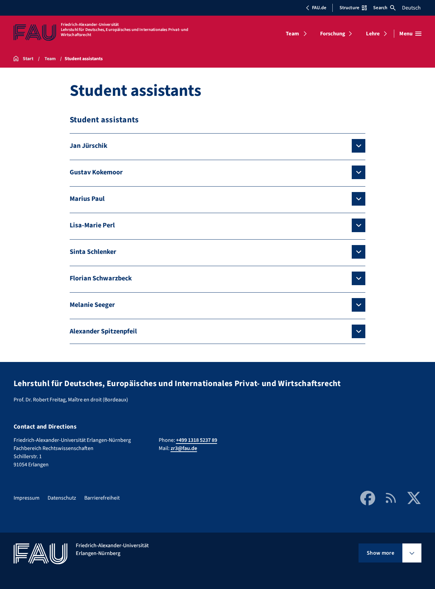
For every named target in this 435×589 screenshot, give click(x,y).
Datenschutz (62, 498)
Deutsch (411, 8)
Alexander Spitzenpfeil (103, 331)
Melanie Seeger (92, 305)
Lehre (373, 33)
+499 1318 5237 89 (196, 440)
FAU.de (319, 7)
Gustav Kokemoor (96, 172)
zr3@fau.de (184, 448)
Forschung (332, 33)
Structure (349, 7)
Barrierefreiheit (102, 498)
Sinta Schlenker (93, 252)
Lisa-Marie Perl (92, 225)
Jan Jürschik (88, 146)
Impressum (26, 498)
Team (292, 33)
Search (380, 7)
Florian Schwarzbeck (101, 278)
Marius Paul (87, 199)
